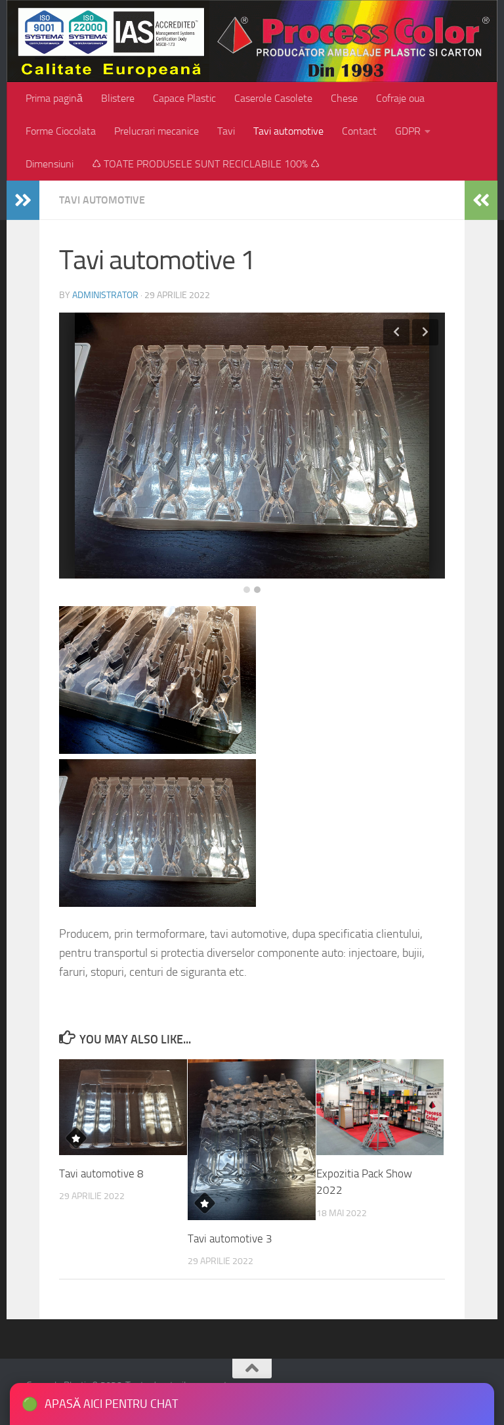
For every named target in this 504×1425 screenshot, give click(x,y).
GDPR (408, 131)
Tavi (226, 131)
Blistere (118, 98)
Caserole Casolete (273, 98)
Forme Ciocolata (61, 131)
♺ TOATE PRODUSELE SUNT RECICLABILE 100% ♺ (206, 164)
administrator (105, 295)
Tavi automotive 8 (101, 1173)
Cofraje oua (400, 98)
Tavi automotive (288, 131)
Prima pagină (54, 98)
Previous (396, 332)
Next (425, 332)
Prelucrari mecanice (156, 131)
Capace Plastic (184, 98)
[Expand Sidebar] (23, 200)
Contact (359, 131)
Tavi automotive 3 (230, 1238)
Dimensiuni (50, 164)
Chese (344, 98)
